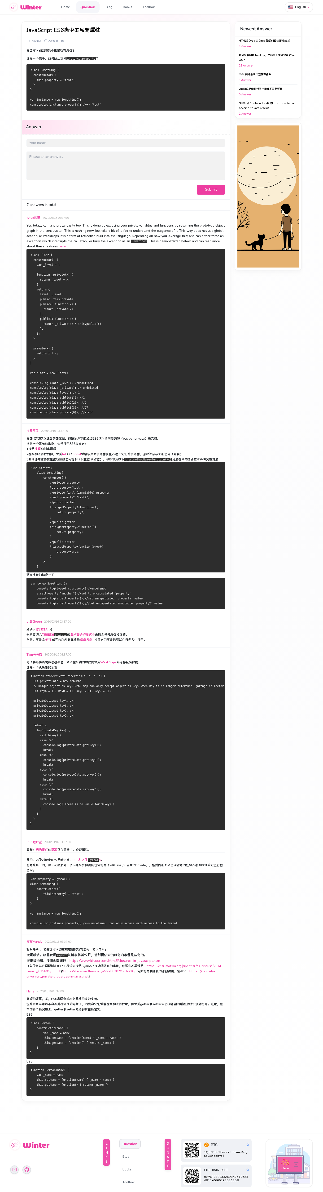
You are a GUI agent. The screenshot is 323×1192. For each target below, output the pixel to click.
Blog (109, 7)
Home (65, 7)
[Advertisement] (268, 196)
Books (127, 7)
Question (87, 7)
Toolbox (149, 7)
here (62, 246)
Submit (211, 189)
